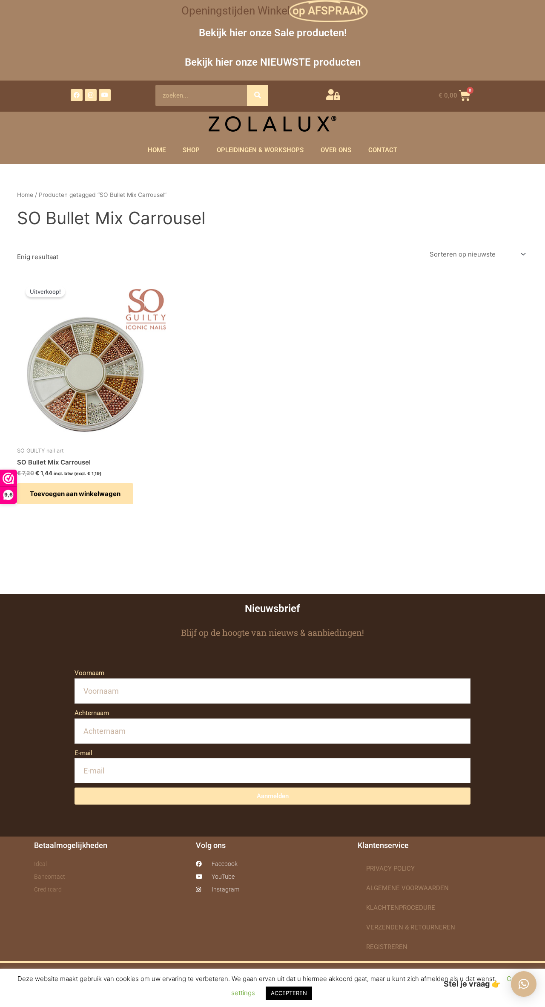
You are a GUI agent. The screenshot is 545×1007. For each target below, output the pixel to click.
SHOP (191, 150)
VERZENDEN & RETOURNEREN (410, 927)
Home (25, 194)
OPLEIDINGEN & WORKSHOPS (260, 150)
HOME (157, 150)
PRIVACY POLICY (390, 868)
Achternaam (92, 713)
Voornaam (89, 673)
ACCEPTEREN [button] (289, 993)
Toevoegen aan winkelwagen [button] (75, 494)
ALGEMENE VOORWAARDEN (407, 888)
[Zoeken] (257, 95)
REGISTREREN (386, 947)
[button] (523, 984)
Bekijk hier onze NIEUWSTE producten (273, 62)
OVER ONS (336, 150)
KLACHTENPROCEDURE (400, 908)
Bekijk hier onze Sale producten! (273, 32)
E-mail (83, 753)
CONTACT (382, 150)
